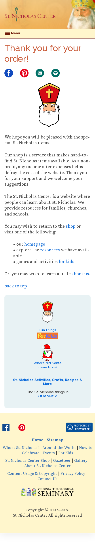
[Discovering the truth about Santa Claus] (30, 14)
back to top (15, 286)
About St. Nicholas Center (47, 465)
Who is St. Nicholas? (21, 447)
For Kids (65, 452)
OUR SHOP (47, 396)
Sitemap (55, 439)
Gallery (80, 460)
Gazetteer (62, 460)
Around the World (59, 447)
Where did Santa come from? (47, 365)
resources (50, 249)
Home (37, 439)
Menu (15, 33)
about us (80, 273)
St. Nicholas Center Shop (27, 460)
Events (49, 452)
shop (71, 226)
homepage (34, 244)
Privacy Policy (73, 473)
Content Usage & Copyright (32, 473)
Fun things (47, 330)
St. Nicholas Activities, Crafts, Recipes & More (47, 382)
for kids (66, 261)
